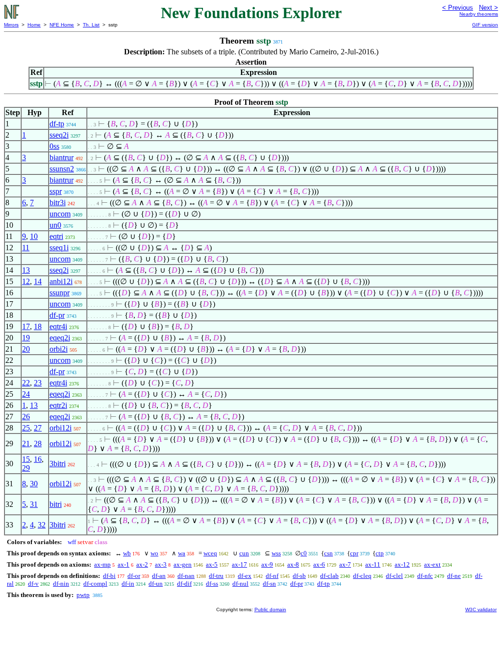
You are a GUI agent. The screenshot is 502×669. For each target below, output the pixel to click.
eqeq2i (60, 338)
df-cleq (362, 575)
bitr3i (58, 202)
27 (38, 428)
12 (26, 281)
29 (26, 468)
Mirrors (11, 24)
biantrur (62, 157)
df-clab (329, 575)
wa (181, 553)
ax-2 (142, 564)
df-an (159, 575)
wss (276, 553)
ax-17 (239, 564)
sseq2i (59, 135)
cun (244, 553)
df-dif (184, 583)
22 (26, 383)
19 (26, 338)
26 (26, 416)
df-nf (272, 575)
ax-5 (212, 564)
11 (25, 247)
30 (34, 483)
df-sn (269, 583)
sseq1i (59, 247)
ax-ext (432, 564)
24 (26, 394)
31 (34, 504)
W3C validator (481, 609)
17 (26, 326)
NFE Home (62, 24)
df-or (133, 575)
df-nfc (425, 575)
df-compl (95, 583)
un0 (55, 225)
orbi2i (59, 349)
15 (26, 459)
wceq (210, 553)
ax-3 (161, 564)
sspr (56, 191)
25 (26, 428)
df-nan (186, 575)
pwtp (83, 594)
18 (38, 326)
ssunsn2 (62, 169)
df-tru (216, 575)
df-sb (299, 575)
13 (26, 270)
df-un (156, 583)
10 (34, 236)
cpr (354, 553)
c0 (304, 553)
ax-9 (267, 564)
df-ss (212, 583)
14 (38, 281)
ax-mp (102, 564)
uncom (60, 214)
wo (154, 553)
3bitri (58, 463)
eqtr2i (58, 405)
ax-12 (402, 564)
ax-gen (183, 564)
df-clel (394, 575)
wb (127, 553)
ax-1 (123, 564)
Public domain (270, 609)
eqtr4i (58, 326)
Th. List (91, 24)
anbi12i (61, 281)
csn (328, 553)
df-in (128, 583)
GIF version (485, 24)
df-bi (109, 575)
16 (38, 459)
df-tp (57, 123)
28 (38, 443)
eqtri (56, 236)
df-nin (61, 583)
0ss (54, 146)
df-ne (454, 575)
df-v (33, 583)
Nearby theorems (478, 14)
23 (38, 383)
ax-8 (293, 564)
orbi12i (61, 428)
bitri (56, 504)
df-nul (240, 583)
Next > (488, 7)
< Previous (457, 7)
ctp (380, 553)
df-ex (244, 575)
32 (42, 525)
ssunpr (60, 292)
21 (26, 443)
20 (26, 349)
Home (34, 24)
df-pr (57, 315)
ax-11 (372, 564)
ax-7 (345, 564)
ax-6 (319, 564)
